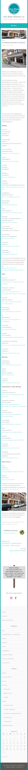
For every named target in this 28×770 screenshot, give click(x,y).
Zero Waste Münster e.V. (14, 17)
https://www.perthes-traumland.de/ (11, 246)
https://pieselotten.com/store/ (9, 222)
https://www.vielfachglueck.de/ (10, 254)
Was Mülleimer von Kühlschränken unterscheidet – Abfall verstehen (11, 543)
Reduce (18, 522)
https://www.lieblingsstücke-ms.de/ (11, 197)
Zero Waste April (8, 717)
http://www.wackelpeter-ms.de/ (10, 458)
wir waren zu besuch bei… (8, 658)
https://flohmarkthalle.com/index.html (11, 311)
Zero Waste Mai (7, 721)
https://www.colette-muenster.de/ (10, 161)
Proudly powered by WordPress (14, 765)
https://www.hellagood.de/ (9, 177)
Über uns (4, 681)
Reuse (3, 524)
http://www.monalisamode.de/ (10, 204)
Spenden (6, 697)
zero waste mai (5, 662)
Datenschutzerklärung (7, 620)
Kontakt (4, 612)
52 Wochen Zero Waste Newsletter (12, 713)
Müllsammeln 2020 (8, 705)
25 (7, 749)
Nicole (11, 45)
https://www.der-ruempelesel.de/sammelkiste (14, 345)
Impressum (4, 616)
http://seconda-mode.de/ (8, 238)
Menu (15, 25)
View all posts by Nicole (10, 533)
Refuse (22, 522)
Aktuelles (4, 673)
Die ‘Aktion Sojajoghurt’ (9, 709)
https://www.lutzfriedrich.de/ (9, 329)
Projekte (4, 701)
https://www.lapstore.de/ (8, 375)
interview (4, 638)
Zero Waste (14, 524)
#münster (7, 522)
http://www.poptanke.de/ (8, 479)
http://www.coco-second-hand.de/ (11, 153)
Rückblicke (4, 642)
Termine (4, 646)
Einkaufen (13, 522)
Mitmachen (4, 685)
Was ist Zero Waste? (7, 677)
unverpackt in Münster (7, 654)
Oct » (6, 756)
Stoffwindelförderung (7, 725)
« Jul (3, 756)
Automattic (20, 767)
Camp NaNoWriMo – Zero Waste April (11, 634)
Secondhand (8, 524)
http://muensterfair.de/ (13, 489)
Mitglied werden (8, 693)
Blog (3, 40)
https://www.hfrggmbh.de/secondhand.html (13, 337)
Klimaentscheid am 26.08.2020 (18, 549)
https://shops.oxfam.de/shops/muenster (12, 212)
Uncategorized (5, 650)
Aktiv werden (7, 689)
